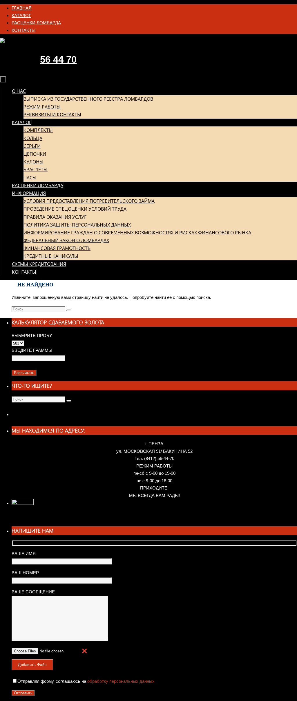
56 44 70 (58, 59)
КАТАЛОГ (21, 15)
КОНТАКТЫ (23, 30)
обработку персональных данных (120, 681)
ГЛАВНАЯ (22, 7)
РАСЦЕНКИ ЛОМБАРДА (36, 22)
